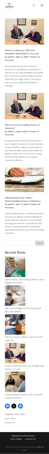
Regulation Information (15, 414)
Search (40, 243)
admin (11, 57)
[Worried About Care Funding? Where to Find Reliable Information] (15, 267)
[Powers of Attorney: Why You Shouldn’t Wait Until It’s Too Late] (15, 353)
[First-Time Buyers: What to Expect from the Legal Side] (15, 325)
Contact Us (10, 422)
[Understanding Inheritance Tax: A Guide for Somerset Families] (15, 382)
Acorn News (10, 418)
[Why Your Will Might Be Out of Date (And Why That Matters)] (15, 296)
